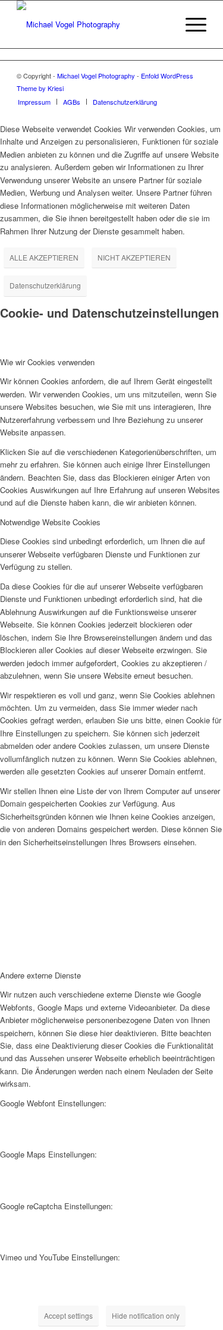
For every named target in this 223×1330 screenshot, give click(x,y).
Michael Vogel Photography (96, 75)
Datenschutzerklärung (45, 285)
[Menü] (190, 24)
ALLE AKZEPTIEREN (44, 257)
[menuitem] (162, 24)
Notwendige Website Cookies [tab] (50, 522)
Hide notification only (146, 1315)
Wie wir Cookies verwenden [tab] (47, 362)
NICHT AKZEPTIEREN (134, 257)
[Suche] (162, 24)
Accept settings (68, 1315)
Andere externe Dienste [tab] (40, 975)
